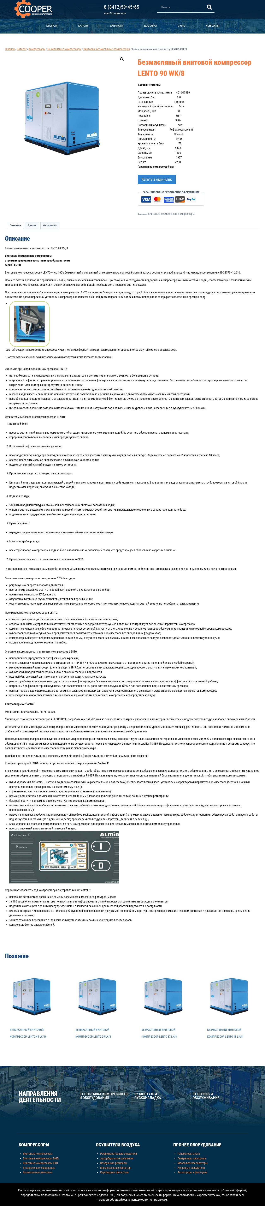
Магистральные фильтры (115, 1167)
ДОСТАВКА (150, 25)
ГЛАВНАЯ (52, 25)
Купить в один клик (157, 179)
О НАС (181, 25)
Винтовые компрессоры (37, 1153)
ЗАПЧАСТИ (116, 25)
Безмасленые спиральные (39, 1167)
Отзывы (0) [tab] (50, 225)
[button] (122, 59)
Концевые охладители (191, 1167)
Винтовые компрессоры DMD (41, 1158)
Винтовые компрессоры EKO (40, 1163)
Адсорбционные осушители (116, 1158)
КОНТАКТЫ (212, 25)
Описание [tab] (15, 225)
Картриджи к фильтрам (114, 1172)
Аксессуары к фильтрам (192, 1172)
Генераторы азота (189, 1153)
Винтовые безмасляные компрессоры (171, 213)
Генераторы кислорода (192, 1158)
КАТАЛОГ (83, 25)
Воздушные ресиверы (113, 1163)
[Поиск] (209, 7)
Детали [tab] (32, 225)
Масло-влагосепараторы (193, 1163)
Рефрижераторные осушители (118, 1153)
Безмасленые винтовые (37, 1172)
